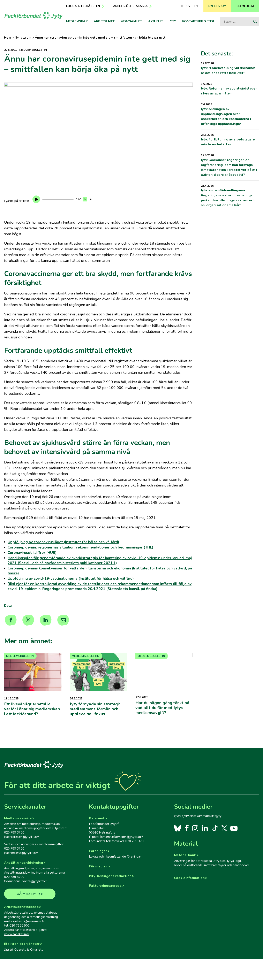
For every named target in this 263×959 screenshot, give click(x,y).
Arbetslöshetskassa (130, 6)
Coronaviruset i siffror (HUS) (32, 552)
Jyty (172, 21)
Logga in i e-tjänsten (83, 6)
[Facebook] (186, 828)
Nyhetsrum (23, 38)
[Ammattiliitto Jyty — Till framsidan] (33, 15)
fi (182, 6)
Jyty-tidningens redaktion (110, 876)
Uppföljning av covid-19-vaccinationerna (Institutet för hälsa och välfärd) (71, 578)
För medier (98, 866)
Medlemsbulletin (33, 50)
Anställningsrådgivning (23, 862)
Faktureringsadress (105, 885)
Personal (96, 818)
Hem (7, 38)
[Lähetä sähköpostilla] (63, 620)
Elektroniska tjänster (22, 944)
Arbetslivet (104, 21)
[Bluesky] (177, 828)
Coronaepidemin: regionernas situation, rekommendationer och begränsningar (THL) (80, 547)
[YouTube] (234, 828)
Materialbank (185, 855)
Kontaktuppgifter (198, 21)
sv (188, 6)
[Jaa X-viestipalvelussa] (28, 620)
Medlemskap (77, 21)
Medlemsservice (18, 818)
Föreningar (98, 851)
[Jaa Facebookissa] (10, 620)
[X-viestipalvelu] (224, 828)
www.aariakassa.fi (16, 934)
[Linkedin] (45, 620)
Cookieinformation (189, 878)
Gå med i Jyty (28, 894)
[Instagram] (195, 828)
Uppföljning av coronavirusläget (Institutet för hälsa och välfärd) (63, 541)
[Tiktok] (214, 828)
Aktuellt (155, 21)
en (196, 6)
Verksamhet (131, 21)
